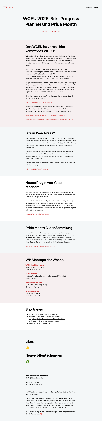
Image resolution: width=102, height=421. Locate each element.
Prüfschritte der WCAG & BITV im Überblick (43, 314)
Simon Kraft (40, 378)
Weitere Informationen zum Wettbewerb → (40, 246)
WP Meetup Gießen (32, 291)
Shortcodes (63, 138)
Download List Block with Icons (39, 323)
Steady (47, 412)
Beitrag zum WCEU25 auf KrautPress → (39, 102)
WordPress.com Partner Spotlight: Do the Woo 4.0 (46, 316)
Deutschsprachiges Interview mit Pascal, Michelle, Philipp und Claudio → (50, 119)
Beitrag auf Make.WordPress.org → (37, 169)
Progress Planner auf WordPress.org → (39, 214)
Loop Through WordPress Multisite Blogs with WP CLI (47, 319)
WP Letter (8, 7)
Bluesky (36, 382)
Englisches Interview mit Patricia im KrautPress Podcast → (45, 115)
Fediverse (29, 382)
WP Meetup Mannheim (34, 282)
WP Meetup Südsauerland (35, 265)
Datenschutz (38, 384)
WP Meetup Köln (31, 274)
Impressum (29, 384)
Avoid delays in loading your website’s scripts (44, 321)
